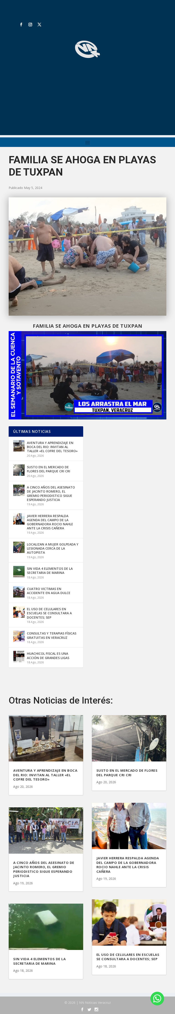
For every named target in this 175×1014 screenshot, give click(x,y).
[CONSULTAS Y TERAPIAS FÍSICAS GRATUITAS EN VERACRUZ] (19, 636)
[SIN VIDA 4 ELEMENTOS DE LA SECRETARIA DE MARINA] (19, 571)
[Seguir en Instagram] (30, 24)
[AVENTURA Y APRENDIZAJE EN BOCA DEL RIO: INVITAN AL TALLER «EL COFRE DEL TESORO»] (19, 445)
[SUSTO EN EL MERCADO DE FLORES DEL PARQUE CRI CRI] (19, 470)
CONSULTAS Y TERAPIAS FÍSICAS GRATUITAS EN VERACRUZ (51, 635)
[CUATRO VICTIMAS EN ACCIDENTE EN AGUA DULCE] (19, 591)
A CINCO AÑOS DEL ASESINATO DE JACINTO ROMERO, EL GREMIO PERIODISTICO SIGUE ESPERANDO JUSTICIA (51, 493)
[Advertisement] (87, 103)
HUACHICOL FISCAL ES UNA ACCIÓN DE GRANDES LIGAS (48, 655)
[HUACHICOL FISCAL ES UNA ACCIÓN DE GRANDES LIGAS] (19, 656)
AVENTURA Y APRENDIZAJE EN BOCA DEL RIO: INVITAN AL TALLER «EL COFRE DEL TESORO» (52, 447)
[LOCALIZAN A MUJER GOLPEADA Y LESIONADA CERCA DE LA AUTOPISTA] (19, 547)
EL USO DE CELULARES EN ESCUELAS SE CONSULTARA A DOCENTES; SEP (49, 613)
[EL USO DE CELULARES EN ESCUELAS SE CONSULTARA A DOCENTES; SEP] (19, 612)
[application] (87, 375)
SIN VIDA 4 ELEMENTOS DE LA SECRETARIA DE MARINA (50, 570)
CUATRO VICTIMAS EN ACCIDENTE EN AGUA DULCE (48, 591)
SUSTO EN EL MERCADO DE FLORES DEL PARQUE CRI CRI (48, 469)
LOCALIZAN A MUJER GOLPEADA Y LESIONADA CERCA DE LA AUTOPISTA (52, 548)
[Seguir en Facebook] (21, 24)
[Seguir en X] (39, 24)
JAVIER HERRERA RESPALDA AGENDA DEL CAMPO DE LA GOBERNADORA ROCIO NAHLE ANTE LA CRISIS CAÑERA (50, 522)
